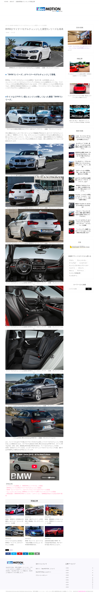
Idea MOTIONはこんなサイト (43, 572)
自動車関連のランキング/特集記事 (25, 1)
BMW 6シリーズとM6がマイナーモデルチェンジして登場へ (24, 488)
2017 (79, 577)
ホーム (7, 25)
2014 (79, 584)
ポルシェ (71, 270)
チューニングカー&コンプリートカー (78, 265)
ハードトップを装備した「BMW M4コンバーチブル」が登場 (24, 486)
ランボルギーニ (73, 275)
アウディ (71, 260)
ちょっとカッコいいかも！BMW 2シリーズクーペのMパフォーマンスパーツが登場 (31, 491)
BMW (11, 25)
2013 (79, 587)
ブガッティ (81, 268)
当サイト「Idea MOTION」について (45, 568)
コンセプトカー (83, 263)
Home (6, 1)
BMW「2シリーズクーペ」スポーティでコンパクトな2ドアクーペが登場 (28, 489)
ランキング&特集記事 (74, 273)
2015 (79, 582)
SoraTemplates (82, 591)
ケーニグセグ (72, 263)
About (12, 1)
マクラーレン (80, 270)
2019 (79, 572)
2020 (79, 570)
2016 (79, 580)
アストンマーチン (81, 260)
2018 (79, 575)
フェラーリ (72, 268)
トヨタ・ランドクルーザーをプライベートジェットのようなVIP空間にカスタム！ (79, 47)
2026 (79, 568)
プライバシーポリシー (41, 575)
